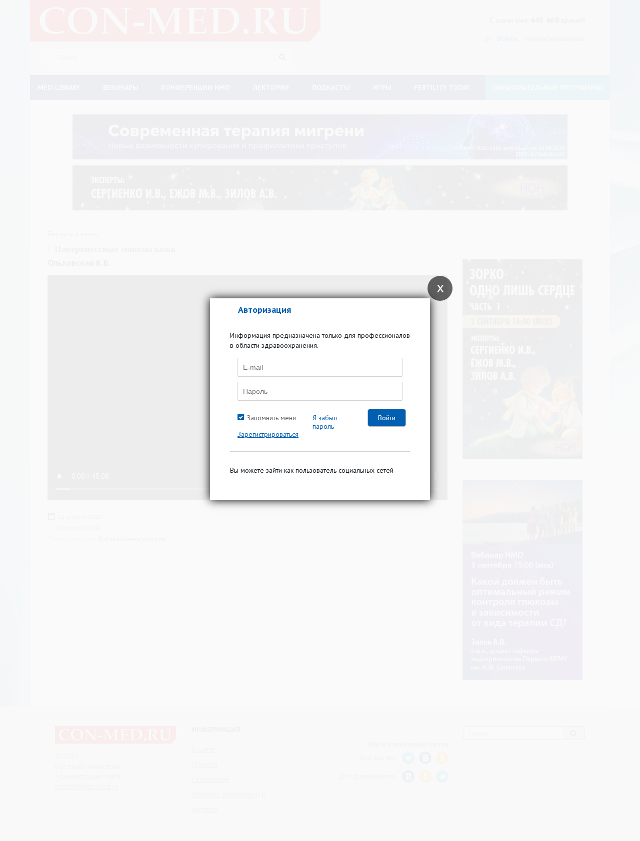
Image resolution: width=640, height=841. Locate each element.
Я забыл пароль (324, 422)
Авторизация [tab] (264, 309)
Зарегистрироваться (268, 434)
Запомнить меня (271, 417)
